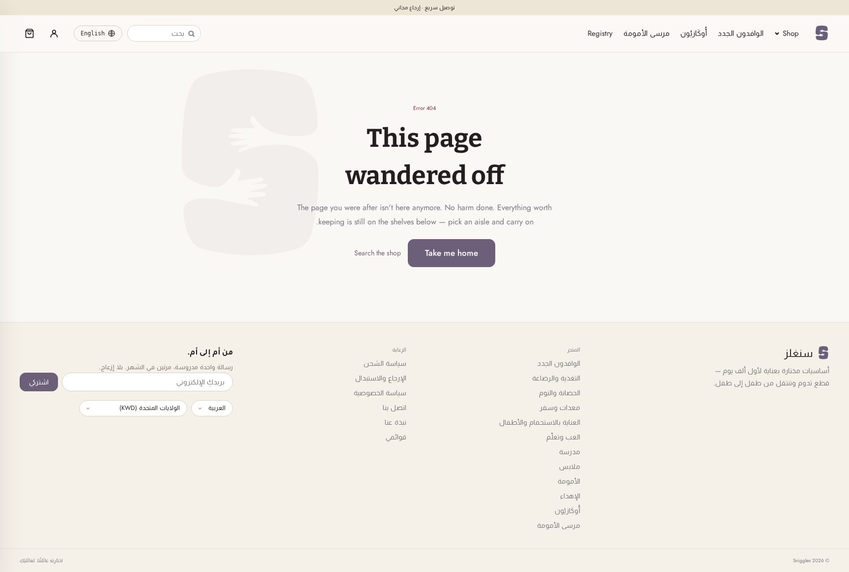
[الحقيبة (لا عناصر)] (29, 33)
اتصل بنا (394, 407)
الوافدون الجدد (741, 33)
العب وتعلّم (563, 437)
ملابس (569, 466)
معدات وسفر (559, 407)
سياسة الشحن (385, 363)
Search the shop (377, 253)
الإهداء (570, 496)
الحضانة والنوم (559, 393)
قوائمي (396, 437)
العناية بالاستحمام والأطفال (539, 422)
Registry (600, 33)
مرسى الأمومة (646, 33)
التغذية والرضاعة (556, 378)
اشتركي (39, 382)
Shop (791, 33)
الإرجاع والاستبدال (380, 378)
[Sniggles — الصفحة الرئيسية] (821, 33)
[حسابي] (54, 33)
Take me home (451, 253)
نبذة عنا (395, 422)
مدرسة (569, 452)
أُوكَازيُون (693, 33)
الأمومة (569, 481)
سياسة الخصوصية (380, 393)
